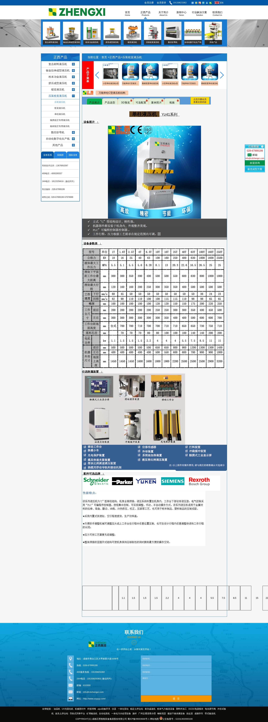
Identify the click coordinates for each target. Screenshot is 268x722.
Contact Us (217, 15)
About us (163, 15)
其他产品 (57, 145)
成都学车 (198, 713)
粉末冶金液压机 (58, 76)
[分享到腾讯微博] (203, 3)
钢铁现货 (161, 713)
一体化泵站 (123, 709)
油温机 (57, 709)
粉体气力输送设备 (165, 709)
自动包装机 (104, 713)
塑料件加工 (181, 709)
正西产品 (145, 12)
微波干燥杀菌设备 (176, 713)
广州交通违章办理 (147, 713)
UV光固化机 (67, 709)
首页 (104, 57)
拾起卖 (189, 713)
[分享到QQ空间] (196, 3)
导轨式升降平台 (77, 713)
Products (145, 15)
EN (221, 2)
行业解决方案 (199, 12)
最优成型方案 (254, 169)
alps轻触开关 (104, 709)
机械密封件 (80, 709)
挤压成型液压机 (58, 83)
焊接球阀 (91, 709)
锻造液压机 (57, 89)
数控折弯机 (57, 132)
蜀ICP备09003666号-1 (138, 719)
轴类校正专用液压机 (60, 120)
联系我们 (217, 12)
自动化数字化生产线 (58, 138)
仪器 (114, 709)
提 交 (176, 698)
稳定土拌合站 (136, 709)
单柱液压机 (59, 114)
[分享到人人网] (207, 3)
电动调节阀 (210, 709)
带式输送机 (210, 713)
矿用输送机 (92, 713)
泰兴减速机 (150, 709)
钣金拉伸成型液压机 (58, 70)
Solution (199, 15)
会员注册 (149, 2)
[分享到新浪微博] (200, 3)
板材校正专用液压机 (60, 126)
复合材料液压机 (58, 64)
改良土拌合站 (61, 713)
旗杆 (134, 713)
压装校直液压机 (58, 95)
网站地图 (154, 719)
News (181, 15)
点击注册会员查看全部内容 (199, 100)
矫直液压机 (59, 108)
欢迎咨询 (255, 163)
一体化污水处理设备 (121, 713)
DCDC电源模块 (195, 709)
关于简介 (163, 12)
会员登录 (161, 2)
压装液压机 (59, 102)
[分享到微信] (210, 3)
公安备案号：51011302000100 (178, 719)
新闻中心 (181, 12)
